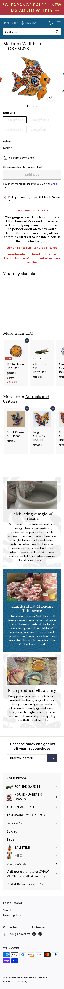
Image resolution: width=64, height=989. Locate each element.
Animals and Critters (26, 399)
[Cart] (51, 23)
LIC (29, 333)
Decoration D (15, 129)
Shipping (8, 167)
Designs (9, 113)
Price (7, 141)
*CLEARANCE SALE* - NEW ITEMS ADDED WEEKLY (32, 7)
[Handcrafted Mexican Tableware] (32, 587)
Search (7, 910)
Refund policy (12, 915)
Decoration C (40, 120)
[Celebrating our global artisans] (32, 495)
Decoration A (15, 120)
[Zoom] (50, 97)
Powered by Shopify (15, 981)
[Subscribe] (52, 758)
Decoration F (39, 129)
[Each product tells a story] (32, 671)
